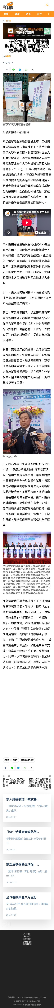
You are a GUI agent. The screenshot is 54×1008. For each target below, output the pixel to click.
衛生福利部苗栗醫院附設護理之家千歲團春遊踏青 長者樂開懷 (39, 784)
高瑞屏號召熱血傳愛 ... (22, 864)
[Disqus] (27, 714)
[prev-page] (4, 924)
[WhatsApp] (26, 69)
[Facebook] (7, 69)
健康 (8, 21)
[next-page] (9, 924)
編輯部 (8, 56)
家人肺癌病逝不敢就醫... (22, 799)
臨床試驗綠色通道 (27, 760)
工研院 (6, 760)
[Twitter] (32, 69)
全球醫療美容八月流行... (22, 897)
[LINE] (13, 69)
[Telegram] (19, 69)
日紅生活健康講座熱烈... (22, 832)
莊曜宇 (15, 760)
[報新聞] (8, 5)
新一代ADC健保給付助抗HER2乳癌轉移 (14, 782)
